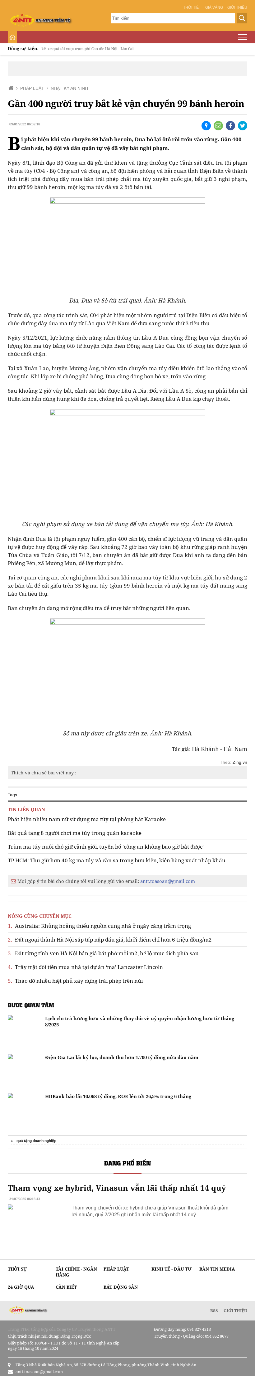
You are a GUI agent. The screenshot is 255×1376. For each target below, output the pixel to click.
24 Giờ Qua (21, 1287)
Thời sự (17, 1269)
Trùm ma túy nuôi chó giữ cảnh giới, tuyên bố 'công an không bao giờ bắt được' (106, 846)
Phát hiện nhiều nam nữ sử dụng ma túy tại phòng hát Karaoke (87, 819)
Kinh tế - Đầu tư (171, 1269)
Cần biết (66, 1287)
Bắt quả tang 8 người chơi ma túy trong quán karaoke (74, 832)
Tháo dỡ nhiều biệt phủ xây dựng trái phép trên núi (75, 980)
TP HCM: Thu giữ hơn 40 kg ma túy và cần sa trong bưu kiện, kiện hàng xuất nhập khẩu (116, 860)
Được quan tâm (31, 1005)
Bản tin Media (217, 1269)
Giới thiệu (237, 7)
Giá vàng (214, 7)
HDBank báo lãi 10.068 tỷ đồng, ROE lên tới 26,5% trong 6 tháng (118, 1096)
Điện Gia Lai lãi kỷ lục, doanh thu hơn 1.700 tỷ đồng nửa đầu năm (121, 1057)
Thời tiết (192, 7)
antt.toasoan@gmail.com (167, 881)
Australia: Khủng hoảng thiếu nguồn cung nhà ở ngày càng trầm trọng (99, 925)
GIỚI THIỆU (235, 1310)
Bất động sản (121, 1287)
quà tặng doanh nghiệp (36, 1141)
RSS (214, 1310)
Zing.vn (240, 762)
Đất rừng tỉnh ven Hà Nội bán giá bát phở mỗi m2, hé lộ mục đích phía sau (103, 953)
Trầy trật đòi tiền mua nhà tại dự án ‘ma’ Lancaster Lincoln (85, 967)
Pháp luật (116, 1269)
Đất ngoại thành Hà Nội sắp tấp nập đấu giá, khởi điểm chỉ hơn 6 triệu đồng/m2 (110, 939)
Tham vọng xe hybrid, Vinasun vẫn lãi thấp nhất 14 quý (117, 1187)
